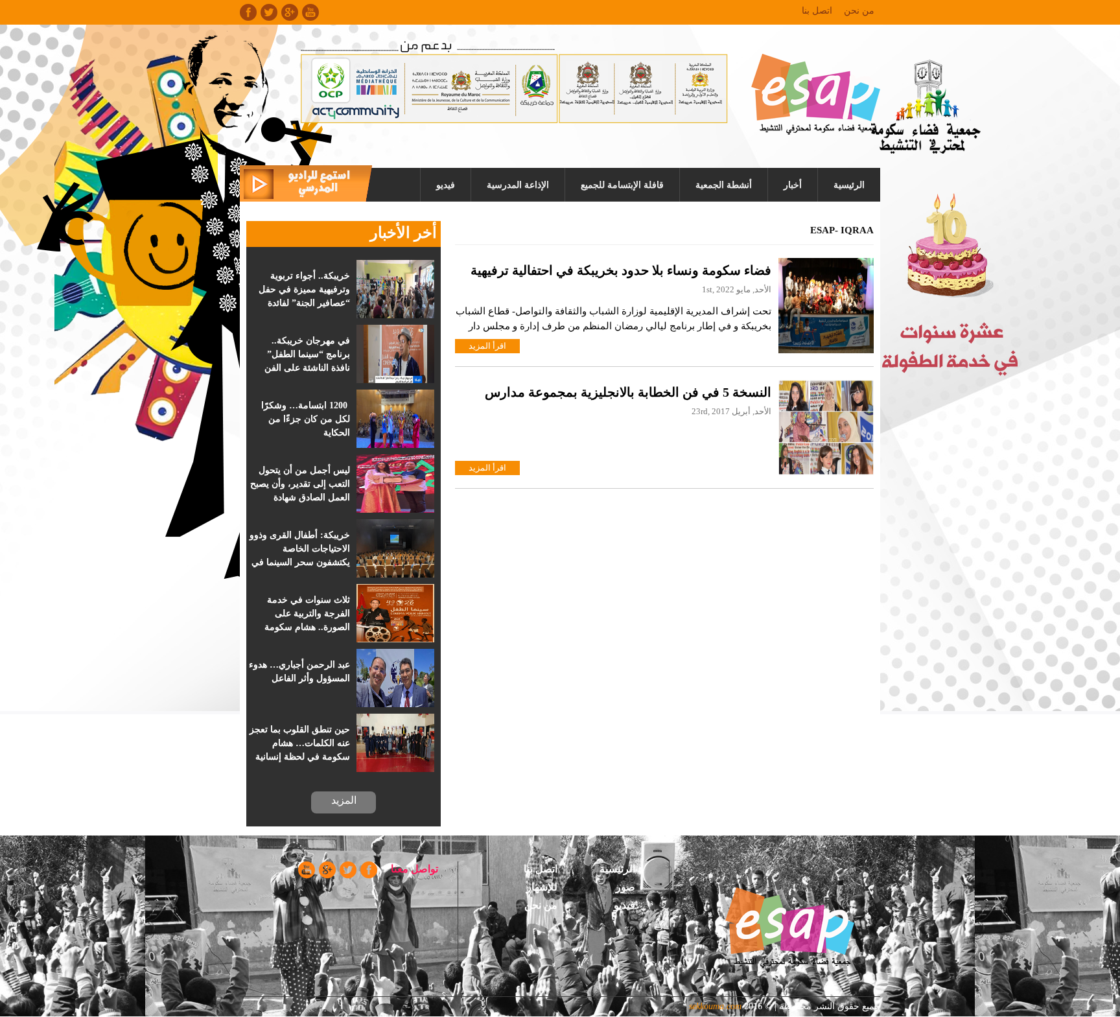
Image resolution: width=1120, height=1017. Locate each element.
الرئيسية (849, 185)
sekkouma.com (715, 1006)
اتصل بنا (817, 11)
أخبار (793, 185)
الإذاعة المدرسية (518, 185)
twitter (269, 12)
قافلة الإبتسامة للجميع (622, 185)
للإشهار (541, 887)
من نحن (859, 11)
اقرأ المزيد (487, 346)
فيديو (445, 185)
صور (625, 887)
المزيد (343, 800)
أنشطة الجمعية (723, 185)
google (289, 12)
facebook (248, 12)
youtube (310, 12)
